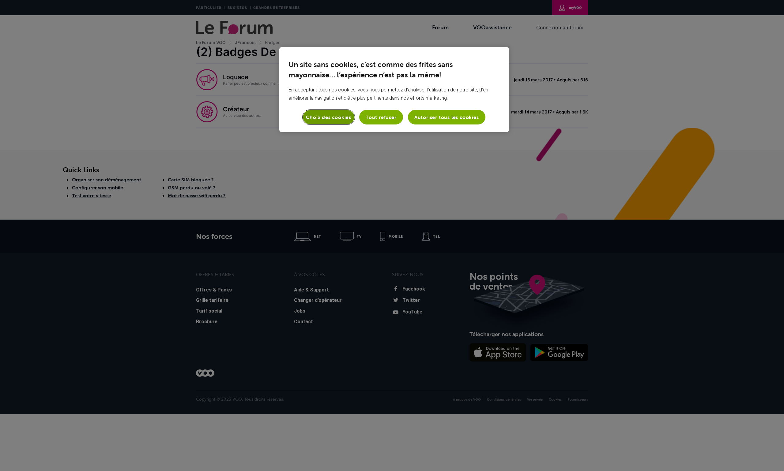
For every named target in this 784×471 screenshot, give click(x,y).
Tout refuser (381, 117)
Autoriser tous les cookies (446, 117)
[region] (394, 89)
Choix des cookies (328, 117)
